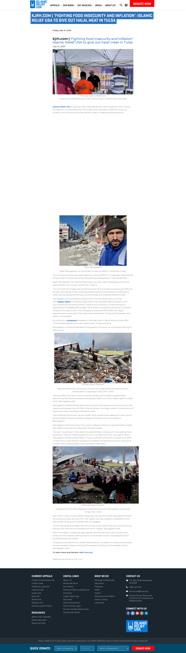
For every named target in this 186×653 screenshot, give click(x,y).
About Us (67, 580)
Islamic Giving (101, 599)
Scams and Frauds (71, 612)
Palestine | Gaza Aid (40, 587)
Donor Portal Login (72, 606)
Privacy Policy (135, 596)
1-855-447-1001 (135, 587)
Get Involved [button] (84, 5)
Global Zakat (37, 583)
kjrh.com (78, 559)
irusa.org (88, 552)
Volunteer (67, 599)
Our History (68, 587)
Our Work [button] (68, 5)
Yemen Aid (36, 599)
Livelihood (99, 603)
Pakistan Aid (37, 603)
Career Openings (71, 596)
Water (97, 590)
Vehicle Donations (71, 603)
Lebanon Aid (37, 590)
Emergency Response (104, 580)
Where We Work (70, 583)
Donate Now (142, 4)
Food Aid (99, 587)
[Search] (121, 5)
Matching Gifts (38, 623)
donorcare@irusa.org (138, 591)
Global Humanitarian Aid (43, 580)
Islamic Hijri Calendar (41, 617)
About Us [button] (110, 5)
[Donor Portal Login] (126, 5)
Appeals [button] (54, 5)
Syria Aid (35, 596)
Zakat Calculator (39, 620)
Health (98, 593)
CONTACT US (133, 576)
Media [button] (98, 5)
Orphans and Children (42, 606)
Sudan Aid (36, 593)
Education (99, 583)
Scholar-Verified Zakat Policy (76, 609)
